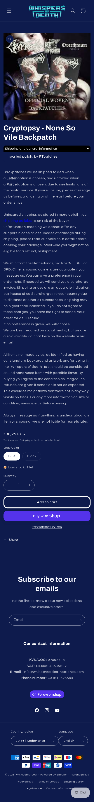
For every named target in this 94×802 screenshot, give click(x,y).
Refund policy (80, 775)
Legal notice (34, 788)
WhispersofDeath (27, 775)
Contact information (59, 788)
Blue (12, 456)
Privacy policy (24, 782)
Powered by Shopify (53, 775)
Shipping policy (74, 782)
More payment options (47, 526)
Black (34, 457)
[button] (9, 11)
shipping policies (17, 220)
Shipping (25, 440)
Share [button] (13, 539)
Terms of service (48, 782)
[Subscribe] (80, 620)
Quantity (9, 476)
